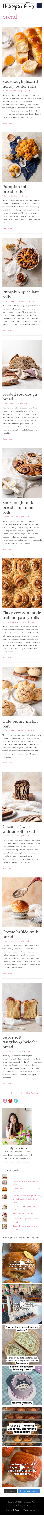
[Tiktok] (15, 1100)
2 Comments (7, 941)
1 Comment (7, 196)
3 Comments (7, 836)
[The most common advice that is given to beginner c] (22, 1345)
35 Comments (8, 1051)
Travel (26, 1510)
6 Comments (7, 517)
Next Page (32, 1093)
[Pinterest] (10, 1100)
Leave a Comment (10, 301)
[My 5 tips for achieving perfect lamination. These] (22, 1263)
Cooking (18, 91)
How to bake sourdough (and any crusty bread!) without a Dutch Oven (27, 1199)
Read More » (7, 123)
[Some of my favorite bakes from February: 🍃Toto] (22, 1385)
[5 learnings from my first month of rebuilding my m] (22, 1304)
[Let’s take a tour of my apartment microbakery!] (22, 1426)
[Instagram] (5, 1100)
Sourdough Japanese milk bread (26, 1176)
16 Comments (8, 91)
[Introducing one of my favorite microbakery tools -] (22, 1467)
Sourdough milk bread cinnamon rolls (17, 507)
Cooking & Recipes (13, 1510)
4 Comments (7, 403)
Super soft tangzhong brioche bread (20, 1042)
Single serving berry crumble (25, 1213)
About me (34, 1510)
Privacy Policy (22, 1505)
